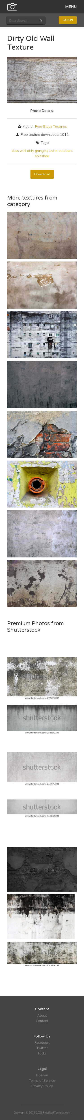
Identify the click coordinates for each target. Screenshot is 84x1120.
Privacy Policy (42, 1086)
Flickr (42, 1053)
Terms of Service (42, 1080)
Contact (42, 1020)
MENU (71, 6)
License (42, 1075)
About (42, 1015)
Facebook (42, 1042)
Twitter (42, 1048)
